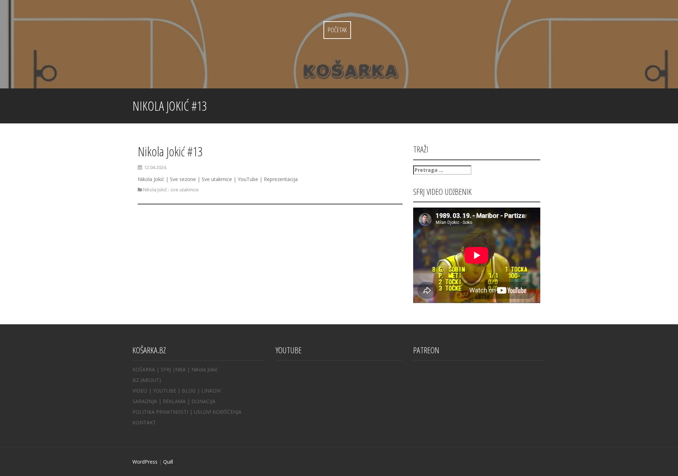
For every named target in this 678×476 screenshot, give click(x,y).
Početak (337, 29)
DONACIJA (203, 401)
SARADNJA (144, 401)
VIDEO (139, 390)
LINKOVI (211, 390)
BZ (135, 380)
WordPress (144, 461)
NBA (180, 369)
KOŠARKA (143, 369)
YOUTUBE (164, 390)
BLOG (189, 390)
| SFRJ (163, 369)
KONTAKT (144, 422)
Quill (168, 461)
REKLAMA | (177, 401)
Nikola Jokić (204, 369)
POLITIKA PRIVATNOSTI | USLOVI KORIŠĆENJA (187, 411)
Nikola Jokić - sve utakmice (171, 189)
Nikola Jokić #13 (170, 151)
